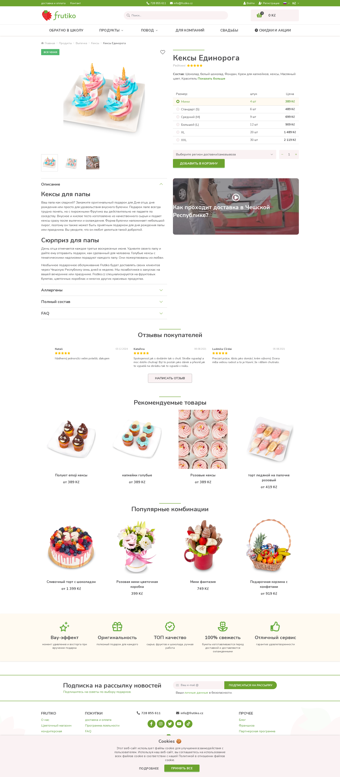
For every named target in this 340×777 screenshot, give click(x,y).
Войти (251, 3)
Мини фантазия (203, 582)
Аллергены (52, 290)
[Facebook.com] (151, 724)
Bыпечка (81, 43)
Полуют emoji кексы (71, 475)
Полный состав (55, 301)
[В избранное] (162, 52)
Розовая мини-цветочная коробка (137, 584)
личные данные (196, 693)
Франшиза (246, 725)
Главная (50, 43)
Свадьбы (229, 30)
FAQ (45, 313)
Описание (50, 184)
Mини (185, 101)
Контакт (75, 3)
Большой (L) (190, 125)
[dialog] (170, 756)
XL (183, 132)
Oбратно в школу (66, 30)
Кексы (95, 43)
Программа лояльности (102, 725)
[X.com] (170, 724)
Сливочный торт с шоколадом (71, 582)
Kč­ (294, 3)
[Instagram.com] (161, 724)
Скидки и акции (275, 30)
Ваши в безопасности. (204, 693)
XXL (184, 140)
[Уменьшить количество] (282, 154)
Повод (147, 30)
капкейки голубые (137, 475)
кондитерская (51, 731)
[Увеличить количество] (296, 154)
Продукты (109, 30)
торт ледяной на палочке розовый (269, 477)
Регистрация (271, 3)
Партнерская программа (257, 731)
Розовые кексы (202, 475)
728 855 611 (158, 3)
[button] (149, 768)
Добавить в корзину (199, 163)
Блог (242, 720)
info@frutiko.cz (183, 3)
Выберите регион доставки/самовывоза (206, 154)
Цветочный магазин (56, 725)
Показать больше (211, 78)
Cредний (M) (190, 117)
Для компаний (190, 30)
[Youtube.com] (179, 724)
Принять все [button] (182, 768)
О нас (45, 720)
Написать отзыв (170, 378)
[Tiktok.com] (188, 724)
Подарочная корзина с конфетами (268, 584)
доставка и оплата (53, 3)
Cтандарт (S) (190, 109)
